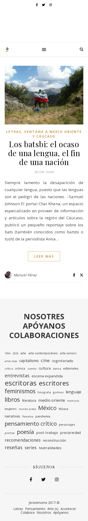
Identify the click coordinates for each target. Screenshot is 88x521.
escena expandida (47, 376)
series (31, 447)
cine (45, 360)
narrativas (12, 416)
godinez (58, 392)
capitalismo (29, 360)
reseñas (14, 447)
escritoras (21, 382)
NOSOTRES (44, 316)
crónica (20, 368)
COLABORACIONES (44, 335)
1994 (7, 353)
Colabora (27, 512)
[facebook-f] (37, 5)
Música (64, 409)
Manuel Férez (25, 275)
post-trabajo (47, 432)
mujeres (11, 409)
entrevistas (17, 375)
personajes (67, 425)
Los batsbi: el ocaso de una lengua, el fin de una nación (44, 153)
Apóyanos (61, 512)
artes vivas (11, 361)
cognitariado (62, 360)
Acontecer (68, 508)
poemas (10, 433)
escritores (54, 383)
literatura (29, 400)
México (47, 407)
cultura (45, 368)
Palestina (27, 416)
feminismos (20, 391)
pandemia (42, 416)
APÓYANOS (44, 326)
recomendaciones (23, 440)
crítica (9, 368)
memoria (73, 400)
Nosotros (44, 512)
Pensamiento (35, 508)
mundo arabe (27, 409)
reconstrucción (54, 440)
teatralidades (50, 447)
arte (23, 353)
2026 (15, 353)
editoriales (71, 368)
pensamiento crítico (31, 423)
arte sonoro (68, 353)
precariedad (70, 432)
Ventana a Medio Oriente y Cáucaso (53, 134)
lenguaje (73, 391)
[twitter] (44, 5)
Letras (14, 131)
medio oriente (51, 400)
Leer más (44, 256)
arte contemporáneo (43, 353)
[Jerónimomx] (7, 49)
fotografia (44, 392)
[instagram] (50, 5)
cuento (32, 368)
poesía (25, 431)
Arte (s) (52, 508)
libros (12, 399)
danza (57, 368)
